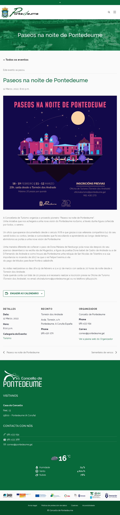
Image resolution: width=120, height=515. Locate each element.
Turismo (7, 338)
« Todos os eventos (15, 59)
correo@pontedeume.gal (19, 444)
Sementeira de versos (102, 352)
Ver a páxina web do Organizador (96, 339)
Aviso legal (32, 505)
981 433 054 (13, 434)
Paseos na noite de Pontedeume (22, 352)
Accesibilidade (88, 505)
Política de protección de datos (54, 505)
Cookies (74, 505)
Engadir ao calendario (24, 293)
